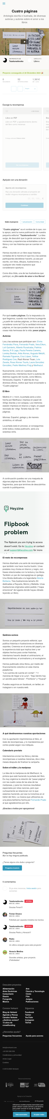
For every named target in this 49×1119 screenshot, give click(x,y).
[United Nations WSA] (39, 1085)
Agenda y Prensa (10, 1014)
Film (28, 996)
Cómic (28, 993)
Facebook (29, 1012)
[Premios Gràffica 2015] (9, 1085)
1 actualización (27, 222)
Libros (37, 61)
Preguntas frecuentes (12, 1035)
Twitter (28, 1014)
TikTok (28, 1022)
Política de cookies (19, 1110)
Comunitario (8, 993)
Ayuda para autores (34, 1035)
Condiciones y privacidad (12, 1055)
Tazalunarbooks (16, 61)
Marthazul (38, 365)
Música (6, 1001)
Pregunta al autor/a (12, 868)
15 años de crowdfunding (9, 1023)
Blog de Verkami (10, 1012)
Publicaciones (32, 1001)
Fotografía (7, 999)
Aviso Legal (7, 1059)
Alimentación (8, 988)
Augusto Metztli (37, 353)
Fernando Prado (26, 344)
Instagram (29, 1020)
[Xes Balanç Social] (24, 1085)
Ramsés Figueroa (11, 356)
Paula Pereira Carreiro (30, 350)
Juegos (29, 999)
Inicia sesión (32, 888)
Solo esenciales (21, 1114)
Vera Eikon (40, 344)
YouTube (29, 1017)
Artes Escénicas (10, 991)
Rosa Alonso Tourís (19, 362)
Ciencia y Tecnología (35, 991)
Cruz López (25, 356)
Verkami (25, 4)
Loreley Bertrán (10, 353)
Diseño (6, 996)
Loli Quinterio (9, 347)
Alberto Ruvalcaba (24, 347)
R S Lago (14, 350)
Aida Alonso (23, 353)
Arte (27, 988)
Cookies (6, 1062)
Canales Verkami (10, 1017)
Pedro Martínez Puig (22, 365)
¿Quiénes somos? (11, 1020)
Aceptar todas (39, 1114)
